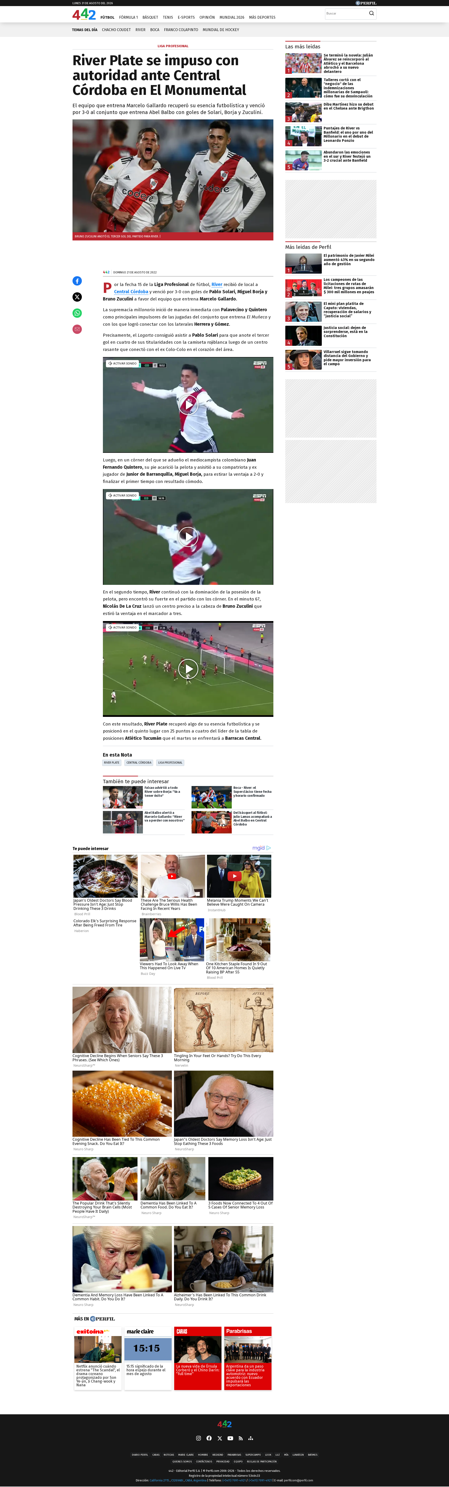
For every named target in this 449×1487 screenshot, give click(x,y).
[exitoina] (98, 1332)
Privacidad (223, 1461)
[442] (224, 1424)
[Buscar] (371, 13)
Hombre (203, 1454)
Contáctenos (204, 1461)
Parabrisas (234, 1454)
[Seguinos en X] (219, 1438)
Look (268, 1454)
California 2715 (160, 1480)
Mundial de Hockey (221, 30)
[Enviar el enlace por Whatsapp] (77, 313)
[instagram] (198, 1438)
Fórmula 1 (128, 17)
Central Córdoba (139, 762)
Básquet (150, 17)
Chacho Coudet (116, 30)
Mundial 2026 (232, 17)
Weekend (217, 1454)
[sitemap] (250, 1438)
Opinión (207, 17)
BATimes (312, 1454)
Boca (154, 30)
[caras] (197, 1332)
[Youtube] (230, 1438)
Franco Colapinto (181, 30)
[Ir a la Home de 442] (84, 18)
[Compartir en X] (77, 297)
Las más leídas (302, 46)
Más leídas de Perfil (308, 247)
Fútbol (107, 17)
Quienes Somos (182, 1461)
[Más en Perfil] (102, 1319)
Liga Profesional (170, 762)
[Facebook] (209, 1439)
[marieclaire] (148, 1332)
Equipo (238, 1461)
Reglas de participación (262, 1461)
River (140, 30)
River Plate (111, 762)
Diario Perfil (140, 1454)
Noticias (169, 1454)
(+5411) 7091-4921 (234, 1480)
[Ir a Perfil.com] (366, 4)
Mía (286, 1454)
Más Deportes (262, 17)
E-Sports (186, 17)
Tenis (168, 17)
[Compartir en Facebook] (77, 281)
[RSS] (241, 1438)
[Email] (77, 329)
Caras (155, 1454)
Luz (277, 1454)
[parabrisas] (248, 1332)
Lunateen (298, 1454)
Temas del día (84, 30)
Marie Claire (186, 1454)
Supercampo (253, 1454)
